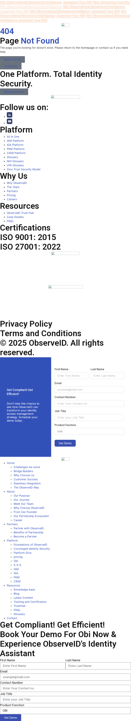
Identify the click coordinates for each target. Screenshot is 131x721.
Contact (12, 618)
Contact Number (65, 397)
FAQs (17, 610)
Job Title (60, 411)
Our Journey (22, 499)
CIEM (17, 581)
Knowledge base (24, 589)
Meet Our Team (23, 503)
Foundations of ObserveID (30, 544)
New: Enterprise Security (111, 2)
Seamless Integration (27, 483)
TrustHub (19, 606)
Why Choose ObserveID (29, 508)
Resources (13, 585)
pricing (18, 557)
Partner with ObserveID (29, 528)
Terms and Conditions (40, 333)
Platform (12, 540)
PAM (16, 577)
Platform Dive (22, 552)
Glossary (19, 614)
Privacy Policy (26, 324)
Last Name (97, 369)
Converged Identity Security (32, 548)
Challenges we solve (27, 467)
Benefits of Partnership (28, 532)
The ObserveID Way (26, 487)
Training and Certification (30, 601)
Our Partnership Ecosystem (31, 516)
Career (18, 520)
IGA (16, 573)
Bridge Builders (23, 471)
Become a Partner (25, 536)
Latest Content (23, 597)
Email (58, 383)
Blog (16, 593)
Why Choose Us (24, 475)
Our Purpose (22, 495)
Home (10, 463)
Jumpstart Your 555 (77, 2)
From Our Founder (25, 512)
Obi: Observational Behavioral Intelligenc (60, 11)
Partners (12, 524)
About (11, 491)
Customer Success (26, 479)
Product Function (65, 425)
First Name (61, 369)
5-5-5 (17, 565)
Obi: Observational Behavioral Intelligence (31, 2)
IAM (16, 569)
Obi (16, 561)
